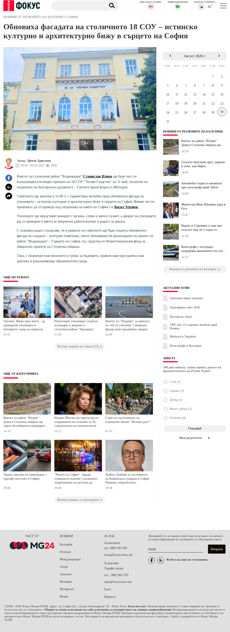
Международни (70, 559)
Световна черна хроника (186, 298)
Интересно (67, 589)
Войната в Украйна (183, 336)
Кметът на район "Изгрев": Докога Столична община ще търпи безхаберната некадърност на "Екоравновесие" (25, 422)
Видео (64, 596)
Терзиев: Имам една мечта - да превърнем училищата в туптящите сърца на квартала (24, 325)
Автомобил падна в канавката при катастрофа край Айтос (201, 185)
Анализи (66, 574)
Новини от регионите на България (192, 131)
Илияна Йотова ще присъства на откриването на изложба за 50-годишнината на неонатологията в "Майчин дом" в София (76, 422)
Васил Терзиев (126, 207)
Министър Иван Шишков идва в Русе (203, 206)
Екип (107, 589)
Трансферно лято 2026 (185, 307)
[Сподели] (8, 196)
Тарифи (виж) (113, 568)
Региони (65, 552)
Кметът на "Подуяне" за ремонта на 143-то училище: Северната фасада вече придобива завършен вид (127, 325)
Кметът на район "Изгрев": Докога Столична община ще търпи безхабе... (201, 143)
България (66, 544)
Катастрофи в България (185, 345)
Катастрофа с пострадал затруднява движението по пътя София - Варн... (202, 249)
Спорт (64, 566)
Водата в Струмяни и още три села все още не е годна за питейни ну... (201, 228)
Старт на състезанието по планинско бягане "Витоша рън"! (127, 420)
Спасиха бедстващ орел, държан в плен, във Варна (203, 164)
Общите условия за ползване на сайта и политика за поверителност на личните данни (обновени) (107, 609)
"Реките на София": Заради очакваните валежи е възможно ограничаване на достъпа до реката (75, 479)
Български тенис (181, 316)
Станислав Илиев (97, 176)
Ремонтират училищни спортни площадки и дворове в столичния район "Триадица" (76, 325)
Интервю (66, 581)
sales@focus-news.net (118, 582)
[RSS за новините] (160, 560)
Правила (109, 596)
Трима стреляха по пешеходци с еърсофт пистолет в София (25, 476)
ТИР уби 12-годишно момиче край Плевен (193, 326)
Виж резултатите (191, 438)
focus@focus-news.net (118, 555)
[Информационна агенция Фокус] (151, 560)
